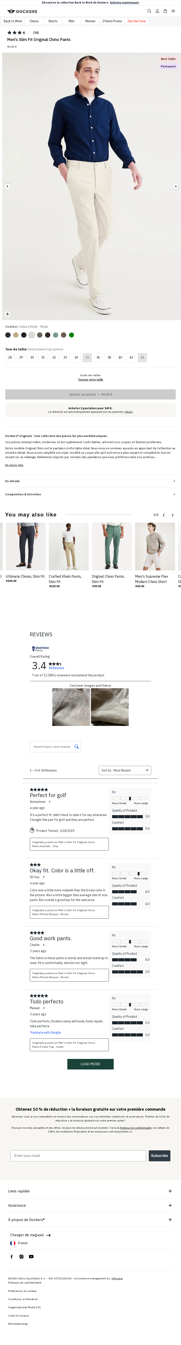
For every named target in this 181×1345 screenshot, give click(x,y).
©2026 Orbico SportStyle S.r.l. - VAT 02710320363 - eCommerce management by (59, 1278)
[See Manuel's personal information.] (43, 1008)
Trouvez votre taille (90, 379)
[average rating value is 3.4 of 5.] (20, 33)
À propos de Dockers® (26, 1219)
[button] (7, 186)
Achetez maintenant (124, 2)
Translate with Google (45, 1032)
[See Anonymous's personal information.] (49, 801)
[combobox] (129, 770)
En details (12, 481)
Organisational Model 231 (24, 1307)
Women (90, 21)
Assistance (17, 1205)
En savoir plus (14, 465)
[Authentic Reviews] (41, 649)
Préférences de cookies (22, 1291)
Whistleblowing (18, 1323)
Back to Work (13, 21)
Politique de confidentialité (135, 1127)
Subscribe (159, 1156)
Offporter (117, 1278)
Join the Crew (136, 21)
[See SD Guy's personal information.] (43, 877)
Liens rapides (19, 1191)
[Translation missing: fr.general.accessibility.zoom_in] (7, 314)
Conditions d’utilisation (23, 1299)
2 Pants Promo (112, 21)
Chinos (34, 21)
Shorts (52, 21)
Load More (90, 1064)
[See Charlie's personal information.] (43, 945)
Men (71, 21)
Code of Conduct (18, 1315)
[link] (57, 665)
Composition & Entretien (23, 494)
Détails (128, 411)
